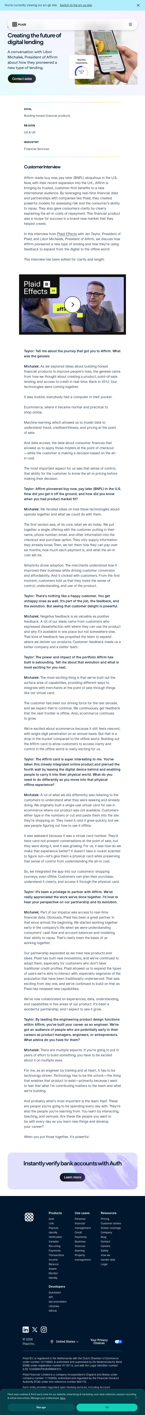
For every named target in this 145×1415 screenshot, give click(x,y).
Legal (104, 1264)
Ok (106, 1407)
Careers (105, 1246)
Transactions (56, 1255)
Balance (54, 1264)
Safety (104, 1250)
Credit (78, 1232)
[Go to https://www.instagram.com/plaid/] (44, 1330)
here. (63, 1398)
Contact (105, 1241)
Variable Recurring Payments (55, 1246)
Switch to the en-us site (76, 5)
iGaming (80, 1250)
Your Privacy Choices (99, 1342)
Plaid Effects (67, 234)
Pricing (105, 1218)
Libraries (54, 1306)
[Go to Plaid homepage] (19, 24)
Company (106, 1232)
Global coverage (111, 1227)
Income (53, 1259)
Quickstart (55, 1292)
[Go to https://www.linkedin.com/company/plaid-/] (26, 1330)
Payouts (53, 1227)
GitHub (53, 1310)
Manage (41, 1407)
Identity (53, 1277)
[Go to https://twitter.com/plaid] (35, 1330)
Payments (81, 1237)
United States (65, 1341)
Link (51, 1223)
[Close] (136, 1397)
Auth (51, 1218)
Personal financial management (83, 1223)
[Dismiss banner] (138, 5)
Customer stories (111, 1223)
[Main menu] (130, 24)
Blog (103, 1237)
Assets (53, 1268)
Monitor (53, 1273)
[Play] (72, 304)
